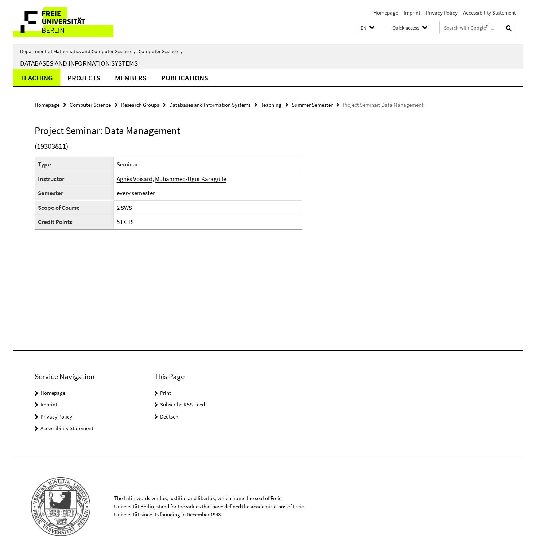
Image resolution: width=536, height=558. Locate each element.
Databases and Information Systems (79, 63)
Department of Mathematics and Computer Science (78, 51)
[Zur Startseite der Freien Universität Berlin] (74, 22)
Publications (184, 77)
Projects (83, 77)
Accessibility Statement (489, 12)
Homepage (385, 12)
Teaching (36, 77)
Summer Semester (312, 104)
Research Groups (140, 104)
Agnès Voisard (134, 179)
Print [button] (165, 392)
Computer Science (161, 51)
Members (131, 77)
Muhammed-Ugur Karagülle (190, 179)
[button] (367, 28)
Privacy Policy (442, 12)
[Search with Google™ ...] (509, 28)
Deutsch (169, 416)
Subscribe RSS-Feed (182, 404)
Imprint (412, 12)
